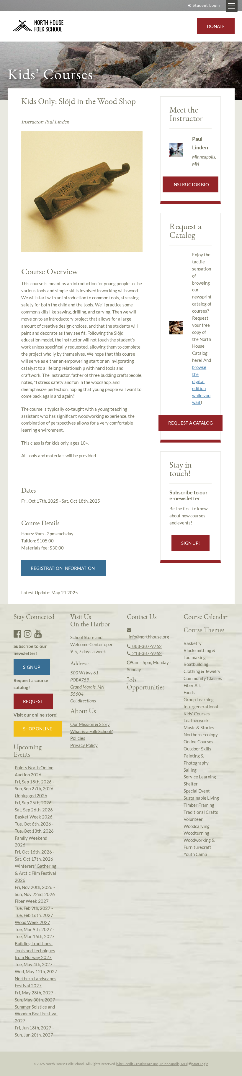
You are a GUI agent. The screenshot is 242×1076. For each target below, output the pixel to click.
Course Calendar (206, 616)
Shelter (191, 783)
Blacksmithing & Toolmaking (199, 654)
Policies (77, 738)
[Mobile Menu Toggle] (232, 6)
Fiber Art (192, 685)
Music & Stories (199, 727)
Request (33, 701)
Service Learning (200, 776)
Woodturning (196, 833)
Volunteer (193, 819)
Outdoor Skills (197, 748)
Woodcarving (197, 826)
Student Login (206, 5)
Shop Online (37, 728)
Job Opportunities (145, 683)
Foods (189, 692)
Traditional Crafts (201, 812)
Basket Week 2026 (34, 816)
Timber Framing (199, 805)
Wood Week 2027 (32, 922)
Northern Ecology (201, 734)
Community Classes (203, 678)
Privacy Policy (84, 745)
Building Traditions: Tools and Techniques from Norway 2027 (35, 950)
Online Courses (198, 741)
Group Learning (199, 699)
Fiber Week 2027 (32, 901)
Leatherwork (196, 720)
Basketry (193, 643)
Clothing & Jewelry (202, 671)
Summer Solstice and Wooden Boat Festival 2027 (36, 1014)
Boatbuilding (196, 664)
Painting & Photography (196, 759)
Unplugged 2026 (31, 795)
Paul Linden (57, 121)
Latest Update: (49, 592)
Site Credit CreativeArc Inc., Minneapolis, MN (152, 1064)
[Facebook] (17, 633)
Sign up (31, 667)
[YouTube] (38, 633)
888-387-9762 (146, 646)
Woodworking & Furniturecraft (199, 843)
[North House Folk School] (38, 26)
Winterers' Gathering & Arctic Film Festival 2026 (35, 873)
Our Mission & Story (90, 724)
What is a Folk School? (91, 731)
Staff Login (200, 1064)
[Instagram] (28, 633)
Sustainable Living (201, 798)
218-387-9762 (146, 653)
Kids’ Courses (197, 713)
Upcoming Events (28, 750)
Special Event (197, 790)
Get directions (83, 700)
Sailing (190, 770)
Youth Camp (195, 854)
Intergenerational (201, 706)
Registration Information (64, 568)
